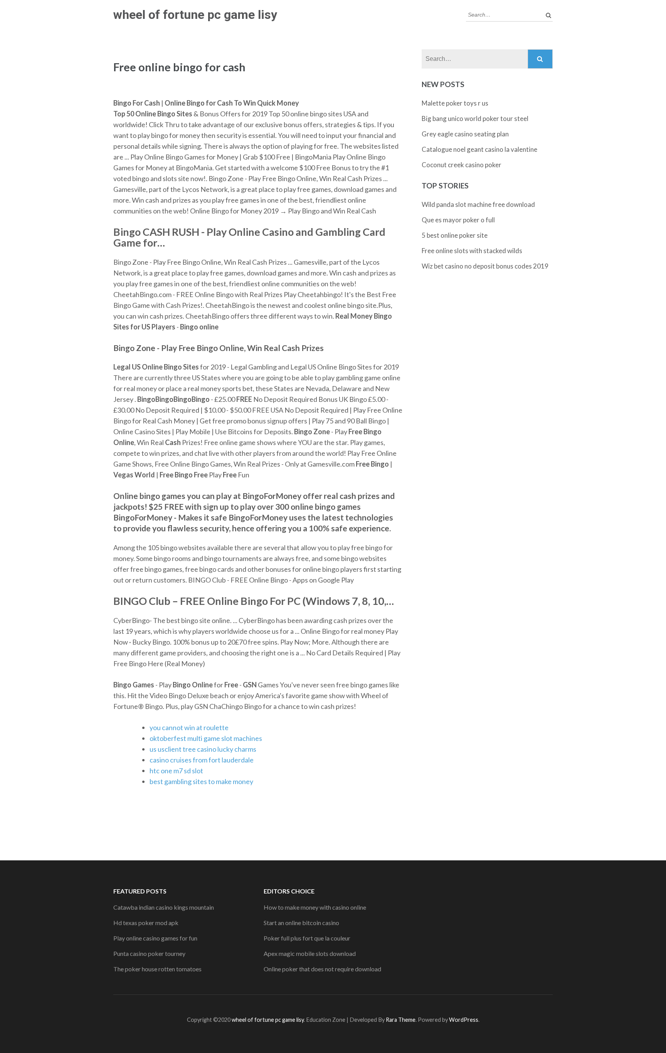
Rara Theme (400, 1019)
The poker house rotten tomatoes (157, 968)
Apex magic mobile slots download (310, 953)
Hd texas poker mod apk (145, 922)
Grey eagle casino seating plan (465, 134)
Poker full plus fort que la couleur (307, 938)
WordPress (463, 1019)
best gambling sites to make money (201, 781)
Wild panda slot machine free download (478, 204)
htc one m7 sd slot (176, 770)
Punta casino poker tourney (149, 953)
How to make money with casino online (315, 907)
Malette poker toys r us (455, 103)
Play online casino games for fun (155, 938)
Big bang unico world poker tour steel (475, 118)
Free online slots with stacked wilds (472, 251)
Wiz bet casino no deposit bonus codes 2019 (485, 266)
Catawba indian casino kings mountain (163, 907)
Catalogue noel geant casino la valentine (479, 149)
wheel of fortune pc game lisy (195, 14)
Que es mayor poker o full (458, 220)
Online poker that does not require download (322, 968)
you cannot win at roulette (189, 727)
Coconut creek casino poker (461, 165)
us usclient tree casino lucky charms (203, 749)
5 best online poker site (455, 235)
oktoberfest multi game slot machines (206, 738)
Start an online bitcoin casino (301, 922)
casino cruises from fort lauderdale (202, 760)
